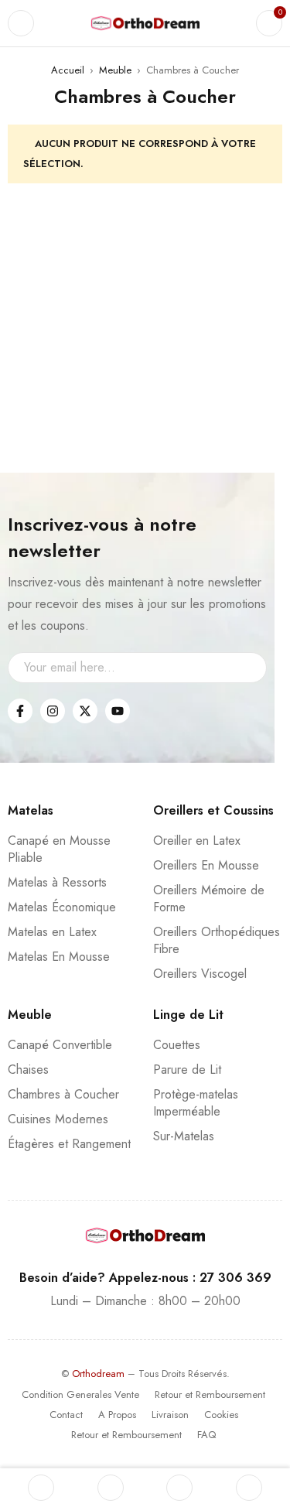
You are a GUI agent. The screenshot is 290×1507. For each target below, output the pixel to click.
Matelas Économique (62, 907)
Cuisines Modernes (58, 1119)
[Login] (249, 1488)
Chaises (28, 1069)
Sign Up (247, 667)
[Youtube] (117, 711)
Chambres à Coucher (63, 1094)
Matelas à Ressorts (57, 882)
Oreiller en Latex (197, 840)
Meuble (115, 70)
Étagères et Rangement (69, 1144)
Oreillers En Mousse (206, 865)
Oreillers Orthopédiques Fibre (216, 940)
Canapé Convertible (60, 1045)
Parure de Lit (187, 1069)
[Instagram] (52, 711)
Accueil (67, 70)
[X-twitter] (85, 711)
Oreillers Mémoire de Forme (208, 898)
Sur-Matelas (183, 1136)
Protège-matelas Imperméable (195, 1102)
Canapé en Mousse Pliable (59, 849)
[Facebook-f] (20, 711)
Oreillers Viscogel (200, 973)
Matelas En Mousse (59, 956)
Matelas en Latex (52, 932)
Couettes (176, 1045)
